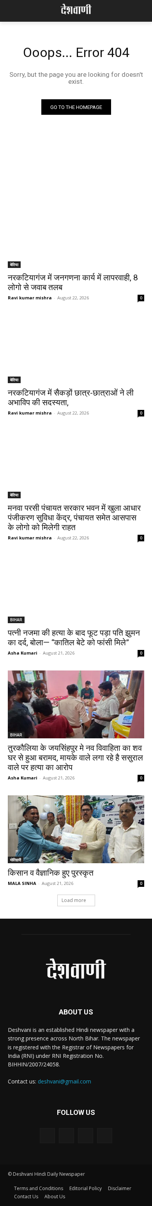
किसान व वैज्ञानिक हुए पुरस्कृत (51, 873)
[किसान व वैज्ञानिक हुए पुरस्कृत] (76, 829)
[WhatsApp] (104, 1135)
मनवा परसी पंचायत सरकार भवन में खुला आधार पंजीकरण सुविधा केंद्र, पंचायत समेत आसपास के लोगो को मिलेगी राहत (74, 517)
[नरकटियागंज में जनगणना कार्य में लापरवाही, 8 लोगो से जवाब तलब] (76, 234)
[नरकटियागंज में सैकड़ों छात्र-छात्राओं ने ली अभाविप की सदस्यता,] (76, 349)
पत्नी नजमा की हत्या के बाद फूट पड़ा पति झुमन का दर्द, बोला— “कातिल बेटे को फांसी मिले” (74, 637)
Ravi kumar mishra (30, 298)
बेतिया (14, 264)
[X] (85, 1135)
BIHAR (16, 619)
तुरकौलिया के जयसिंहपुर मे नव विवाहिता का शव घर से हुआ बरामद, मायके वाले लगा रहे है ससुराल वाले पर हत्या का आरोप (75, 757)
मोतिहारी (15, 859)
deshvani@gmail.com (64, 1081)
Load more (74, 900)
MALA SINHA (22, 883)
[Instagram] (66, 1135)
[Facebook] (47, 1135)
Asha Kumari (22, 653)
